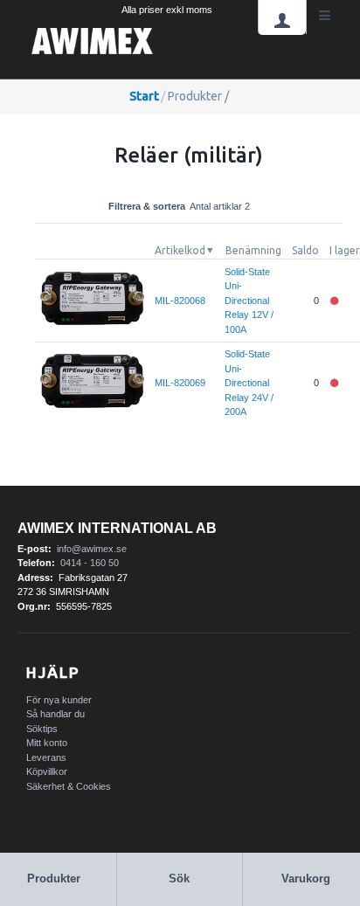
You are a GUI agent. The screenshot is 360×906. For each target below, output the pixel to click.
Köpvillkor (46, 771)
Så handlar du (55, 714)
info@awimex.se (92, 548)
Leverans (46, 757)
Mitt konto (46, 742)
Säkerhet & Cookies (68, 786)
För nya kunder (59, 700)
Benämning (253, 250)
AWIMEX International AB (117, 528)
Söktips (42, 728)
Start (144, 96)
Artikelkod (180, 250)
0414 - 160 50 (89, 562)
